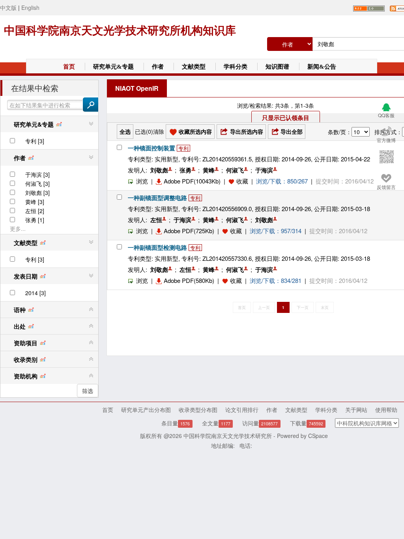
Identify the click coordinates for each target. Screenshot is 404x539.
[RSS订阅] (369, 7)
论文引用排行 (241, 410)
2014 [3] (35, 293)
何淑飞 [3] (37, 183)
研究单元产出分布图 (146, 410)
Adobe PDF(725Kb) (189, 230)
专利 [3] (34, 141)
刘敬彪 (159, 170)
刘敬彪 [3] (37, 193)
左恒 (156, 219)
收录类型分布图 (198, 410)
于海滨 (264, 170)
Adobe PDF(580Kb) (189, 280)
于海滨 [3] (37, 174)
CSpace (318, 436)
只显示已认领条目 (285, 117)
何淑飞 (235, 170)
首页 (69, 67)
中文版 (8, 7)
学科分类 (235, 67)
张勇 (185, 170)
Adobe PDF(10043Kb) (192, 181)
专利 (183, 148)
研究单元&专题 (113, 67)
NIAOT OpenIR (137, 88)
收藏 (242, 181)
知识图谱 (277, 67)
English (30, 7)
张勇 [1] (34, 220)
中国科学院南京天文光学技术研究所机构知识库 (120, 30)
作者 (158, 67)
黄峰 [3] (34, 202)
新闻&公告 (321, 67)
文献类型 (194, 67)
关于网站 (356, 410)
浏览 (142, 181)
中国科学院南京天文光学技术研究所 (227, 436)
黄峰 (209, 170)
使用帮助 (386, 410)
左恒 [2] (34, 211)
